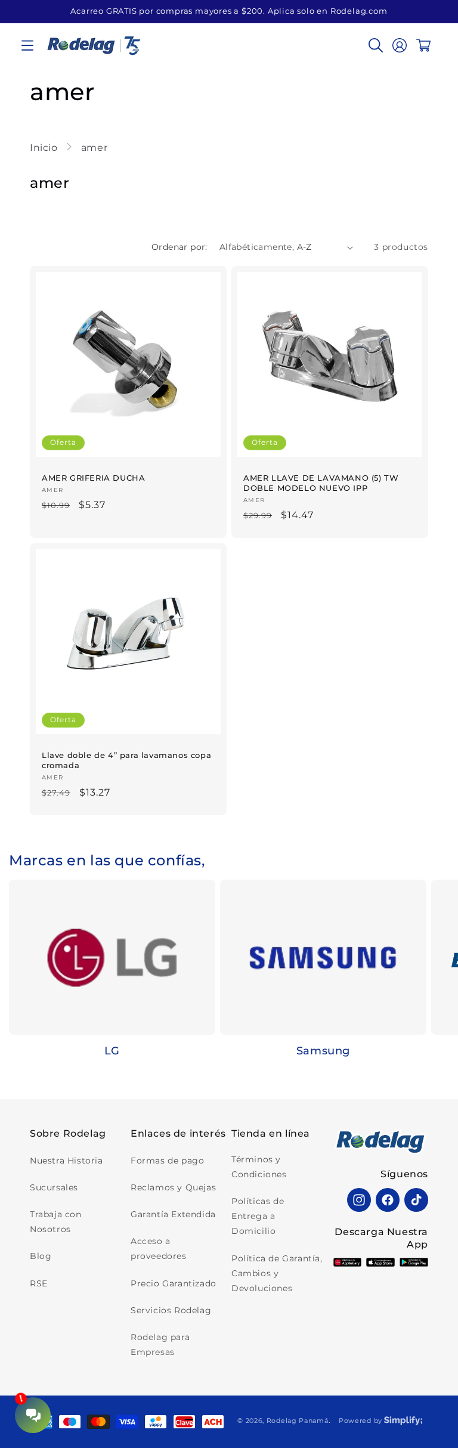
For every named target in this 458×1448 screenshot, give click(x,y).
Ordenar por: (179, 247)
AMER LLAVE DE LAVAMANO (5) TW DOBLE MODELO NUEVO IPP (320, 483)
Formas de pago (167, 1160)
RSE (39, 1283)
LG (112, 1050)
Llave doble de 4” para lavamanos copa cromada (126, 760)
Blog (40, 1256)
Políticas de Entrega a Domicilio (257, 1216)
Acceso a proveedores (159, 1248)
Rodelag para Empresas (160, 1344)
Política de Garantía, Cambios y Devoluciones (277, 1273)
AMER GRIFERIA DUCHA (93, 477)
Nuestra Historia (66, 1160)
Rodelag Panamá (298, 1420)
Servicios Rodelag (171, 1310)
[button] (27, 45)
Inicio (45, 147)
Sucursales (54, 1187)
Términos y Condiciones (259, 1167)
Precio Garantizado (173, 1283)
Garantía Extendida (173, 1214)
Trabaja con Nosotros (56, 1221)
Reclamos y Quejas (173, 1187)
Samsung (323, 1050)
